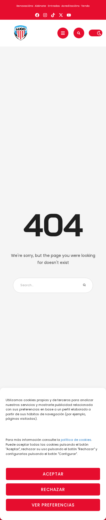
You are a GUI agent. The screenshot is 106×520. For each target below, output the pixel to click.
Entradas (54, 6)
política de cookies (76, 439)
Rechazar (53, 489)
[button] (62, 33)
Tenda (85, 6)
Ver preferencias (53, 505)
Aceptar (53, 474)
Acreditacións (70, 6)
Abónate (40, 6)
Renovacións (24, 6)
